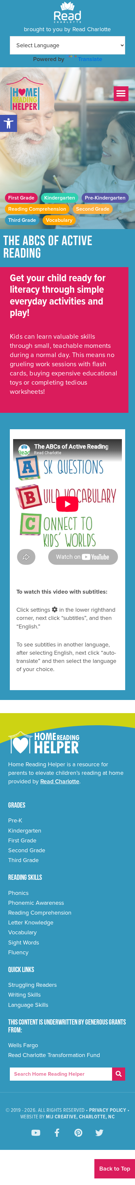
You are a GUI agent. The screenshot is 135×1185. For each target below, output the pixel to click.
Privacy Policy (107, 1110)
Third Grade (22, 220)
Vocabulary (59, 220)
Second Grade (92, 209)
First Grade (21, 198)
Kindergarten (59, 198)
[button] (8, 123)
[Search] (118, 1074)
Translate (90, 59)
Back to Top (114, 1168)
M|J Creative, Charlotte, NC (80, 1116)
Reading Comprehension (37, 209)
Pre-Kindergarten (105, 198)
